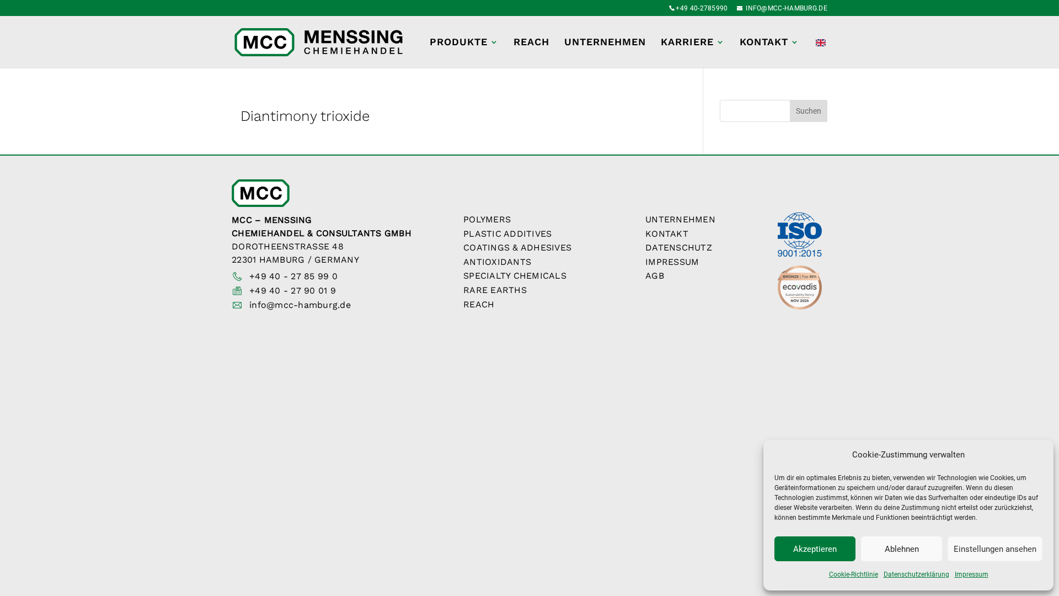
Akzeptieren (815, 549)
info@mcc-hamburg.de (300, 305)
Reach (531, 42)
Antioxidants (497, 262)
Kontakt (764, 42)
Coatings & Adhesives (517, 247)
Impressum (971, 574)
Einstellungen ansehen (995, 549)
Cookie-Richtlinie (853, 574)
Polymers (487, 219)
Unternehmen (605, 42)
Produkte (459, 42)
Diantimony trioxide (305, 116)
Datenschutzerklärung (916, 574)
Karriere (687, 42)
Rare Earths (495, 290)
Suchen (808, 111)
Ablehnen (902, 549)
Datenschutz (678, 247)
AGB (654, 275)
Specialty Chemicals (514, 275)
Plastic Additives (507, 233)
